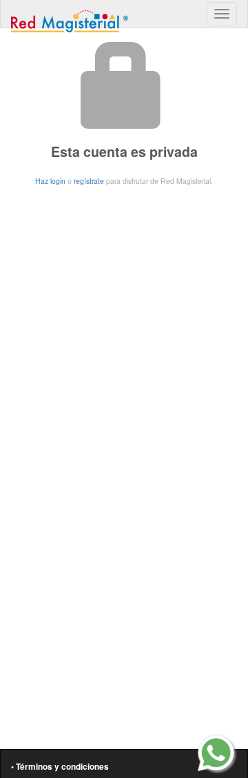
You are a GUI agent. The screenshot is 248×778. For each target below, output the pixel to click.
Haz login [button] (50, 181)
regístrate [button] (89, 181)
